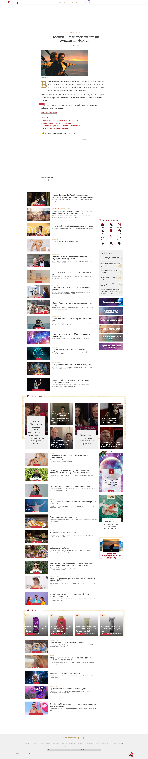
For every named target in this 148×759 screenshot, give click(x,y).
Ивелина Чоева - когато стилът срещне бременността (109, 278)
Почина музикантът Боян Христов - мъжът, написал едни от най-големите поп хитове (111, 291)
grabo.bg (54, 239)
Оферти (36, 610)
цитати (43, 180)
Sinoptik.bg (72, 743)
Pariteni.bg (105, 743)
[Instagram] (82, 737)
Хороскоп (74, 2)
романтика (57, 180)
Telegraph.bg (90, 743)
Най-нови (62, 2)
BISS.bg (121, 743)
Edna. (13, 2)
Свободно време (74, 32)
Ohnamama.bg (34, 743)
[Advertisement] (63, 155)
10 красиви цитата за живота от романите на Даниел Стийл (110, 258)
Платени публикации (81, 746)
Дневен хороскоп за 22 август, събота (109, 284)
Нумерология (85, 2)
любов (64, 180)
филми (49, 180)
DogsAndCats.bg (81, 743)
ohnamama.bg (64, 208)
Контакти (91, 746)
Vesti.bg (42, 743)
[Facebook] (78, 737)
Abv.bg (27, 743)
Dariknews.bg (56, 743)
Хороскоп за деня (108, 220)
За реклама (71, 746)
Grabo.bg (98, 743)
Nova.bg (48, 743)
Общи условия (32, 753)
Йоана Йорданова (112, 452)
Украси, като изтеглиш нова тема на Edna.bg (111, 555)
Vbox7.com (64, 743)
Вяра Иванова (49, 177)
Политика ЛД (63, 746)
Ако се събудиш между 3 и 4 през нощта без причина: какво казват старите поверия (110, 264)
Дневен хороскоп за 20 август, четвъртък (109, 271)
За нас (55, 746)
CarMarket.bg (113, 743)
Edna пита (34, 396)
